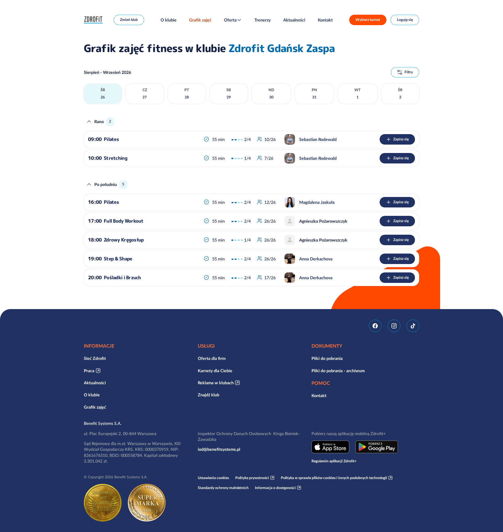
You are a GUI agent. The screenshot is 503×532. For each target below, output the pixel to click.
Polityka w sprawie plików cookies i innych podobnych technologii (334, 478)
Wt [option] (357, 93)
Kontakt (325, 20)
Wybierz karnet (368, 20)
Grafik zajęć (200, 20)
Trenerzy (262, 20)
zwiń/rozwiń (89, 121)
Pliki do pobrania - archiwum (338, 370)
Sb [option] (228, 93)
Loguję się (405, 20)
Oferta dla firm (212, 358)
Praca (89, 370)
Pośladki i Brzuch (122, 277)
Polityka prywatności (252, 478)
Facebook (375, 326)
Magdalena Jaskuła (317, 202)
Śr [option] (103, 93)
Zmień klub (129, 20)
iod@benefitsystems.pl (219, 449)
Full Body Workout (124, 221)
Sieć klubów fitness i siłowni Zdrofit (94, 20)
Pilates (111, 139)
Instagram (394, 326)
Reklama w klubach (216, 382)
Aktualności (294, 20)
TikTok (413, 326)
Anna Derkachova (315, 258)
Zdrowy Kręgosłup (124, 240)
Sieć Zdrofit (95, 358)
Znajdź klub (208, 394)
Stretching (115, 158)
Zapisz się (401, 139)
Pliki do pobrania (327, 358)
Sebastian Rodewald (318, 139)
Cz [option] (145, 93)
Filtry (408, 72)
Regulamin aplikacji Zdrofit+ (334, 461)
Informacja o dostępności (275, 488)
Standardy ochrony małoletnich (223, 488)
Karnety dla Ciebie (215, 370)
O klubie (169, 20)
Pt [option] (186, 93)
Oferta (230, 20)
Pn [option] (314, 93)
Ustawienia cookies (213, 478)
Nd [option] (271, 93)
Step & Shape (118, 258)
